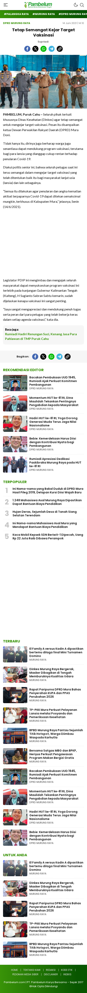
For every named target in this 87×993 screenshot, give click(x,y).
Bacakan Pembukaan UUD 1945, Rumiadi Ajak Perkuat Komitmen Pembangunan (53, 381)
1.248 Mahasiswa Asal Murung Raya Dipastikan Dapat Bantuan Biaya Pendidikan (47, 502)
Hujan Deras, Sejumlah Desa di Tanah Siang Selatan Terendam (45, 513)
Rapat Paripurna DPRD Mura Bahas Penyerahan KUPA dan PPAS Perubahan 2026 (55, 693)
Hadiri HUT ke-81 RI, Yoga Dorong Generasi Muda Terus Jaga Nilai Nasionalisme (53, 421)
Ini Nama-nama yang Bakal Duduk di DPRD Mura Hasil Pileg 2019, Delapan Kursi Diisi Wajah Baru (48, 490)
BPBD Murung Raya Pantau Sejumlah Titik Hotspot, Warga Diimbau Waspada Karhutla (56, 733)
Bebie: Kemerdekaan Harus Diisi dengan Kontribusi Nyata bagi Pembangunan (52, 442)
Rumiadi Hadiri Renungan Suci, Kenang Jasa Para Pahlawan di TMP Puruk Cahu (41, 336)
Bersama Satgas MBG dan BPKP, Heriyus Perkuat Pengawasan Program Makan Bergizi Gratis (53, 754)
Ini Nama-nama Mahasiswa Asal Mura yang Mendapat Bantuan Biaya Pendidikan (45, 525)
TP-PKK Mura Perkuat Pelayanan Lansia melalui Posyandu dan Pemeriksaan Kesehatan (53, 713)
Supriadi (43, 41)
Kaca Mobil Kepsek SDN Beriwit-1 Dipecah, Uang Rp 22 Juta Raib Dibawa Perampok (48, 536)
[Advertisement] (43, 243)
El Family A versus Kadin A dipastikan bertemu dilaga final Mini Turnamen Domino (56, 652)
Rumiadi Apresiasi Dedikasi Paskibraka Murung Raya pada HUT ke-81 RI (55, 462)
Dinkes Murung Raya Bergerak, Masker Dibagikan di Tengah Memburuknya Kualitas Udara (51, 672)
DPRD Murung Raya (16, 23)
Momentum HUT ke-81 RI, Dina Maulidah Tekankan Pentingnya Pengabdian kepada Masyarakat (54, 401)
